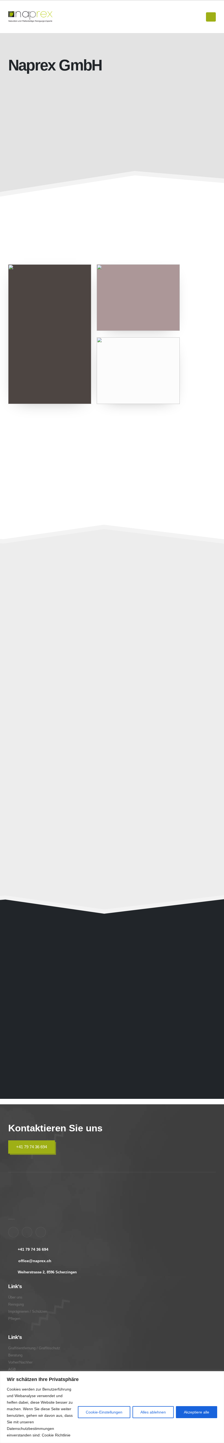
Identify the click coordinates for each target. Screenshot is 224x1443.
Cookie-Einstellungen (104, 1412)
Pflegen (26, 730)
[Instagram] (27, 1232)
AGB (12, 1369)
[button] (97, 675)
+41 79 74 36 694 (31, 1146)
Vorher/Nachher (20, 1362)
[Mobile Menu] (211, 17)
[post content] (58, 632)
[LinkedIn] (41, 1232)
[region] (112, 1407)
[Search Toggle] (199, 16)
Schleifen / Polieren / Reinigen (58, 640)
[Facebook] (13, 1232)
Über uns (15, 1297)
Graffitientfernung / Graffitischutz (148, 726)
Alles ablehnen (153, 1412)
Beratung (134, 820)
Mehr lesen (56, 229)
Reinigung (16, 1304)
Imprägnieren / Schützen (157, 640)
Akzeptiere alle (196, 1412)
